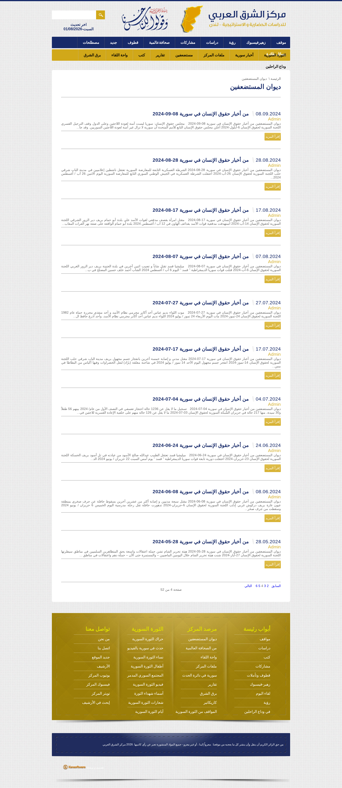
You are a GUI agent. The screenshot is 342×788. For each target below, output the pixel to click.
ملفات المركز (214, 55)
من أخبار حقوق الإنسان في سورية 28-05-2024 (217, 541)
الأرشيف (103, 666)
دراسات (212, 42)
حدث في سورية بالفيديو (145, 648)
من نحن (104, 639)
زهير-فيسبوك (260, 684)
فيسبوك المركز (98, 684)
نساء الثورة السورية (148, 657)
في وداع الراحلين (257, 712)
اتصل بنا (104, 648)
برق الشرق (92, 55)
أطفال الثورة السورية (147, 666)
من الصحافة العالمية (201, 648)
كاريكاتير (210, 702)
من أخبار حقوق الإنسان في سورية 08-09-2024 (217, 113)
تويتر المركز (101, 693)
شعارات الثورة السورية (145, 702)
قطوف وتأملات (258, 675)
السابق (276, 586)
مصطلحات (91, 42)
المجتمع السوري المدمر (145, 675)
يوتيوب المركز (99, 675)
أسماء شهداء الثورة (148, 693)
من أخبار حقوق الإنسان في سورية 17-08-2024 (217, 210)
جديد (113, 42)
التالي (248, 586)
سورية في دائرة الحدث (199, 675)
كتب (141, 55)
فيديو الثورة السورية (148, 684)
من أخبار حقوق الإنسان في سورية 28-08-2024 (217, 160)
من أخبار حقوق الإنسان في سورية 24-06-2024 (217, 445)
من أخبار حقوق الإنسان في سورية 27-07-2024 (217, 302)
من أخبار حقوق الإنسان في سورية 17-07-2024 (217, 349)
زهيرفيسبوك (256, 42)
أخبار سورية (244, 55)
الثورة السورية (275, 55)
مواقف (265, 639)
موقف (281, 42)
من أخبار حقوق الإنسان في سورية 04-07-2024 (217, 399)
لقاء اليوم (263, 693)
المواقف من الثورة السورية (196, 712)
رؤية (232, 42)
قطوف (133, 42)
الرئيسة (276, 78)
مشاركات (188, 42)
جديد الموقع (101, 657)
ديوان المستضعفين (202, 639)
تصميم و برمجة (95, 767)
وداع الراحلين (276, 66)
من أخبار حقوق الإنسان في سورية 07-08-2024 (217, 256)
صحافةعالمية (159, 42)
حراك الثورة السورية (147, 639)
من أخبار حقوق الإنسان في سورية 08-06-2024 (217, 491)
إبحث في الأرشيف (96, 702)
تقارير (160, 55)
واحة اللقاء (119, 55)
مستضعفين (184, 55)
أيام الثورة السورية (149, 712)
